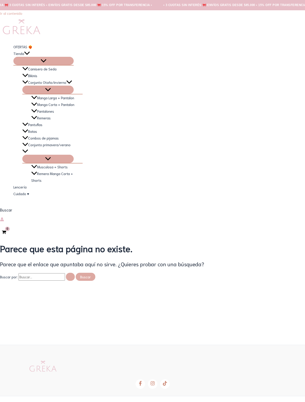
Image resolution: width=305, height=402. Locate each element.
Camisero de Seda (42, 68)
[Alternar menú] (43, 61)
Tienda (18, 53)
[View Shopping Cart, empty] (4, 232)
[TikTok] (165, 384)
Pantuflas (35, 124)
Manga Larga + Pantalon (55, 97)
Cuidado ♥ (21, 193)
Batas (32, 131)
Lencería (20, 186)
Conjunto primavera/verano (49, 144)
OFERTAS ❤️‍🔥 (23, 46)
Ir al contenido (11, 13)
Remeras (44, 117)
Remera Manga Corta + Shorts (52, 176)
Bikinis (32, 75)
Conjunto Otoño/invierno (47, 82)
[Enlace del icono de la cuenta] (2, 220)
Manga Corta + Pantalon (55, 104)
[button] (27, 53)
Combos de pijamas (43, 137)
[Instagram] (152, 384)
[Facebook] (140, 384)
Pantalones (45, 111)
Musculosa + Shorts (52, 166)
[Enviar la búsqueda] (70, 277)
